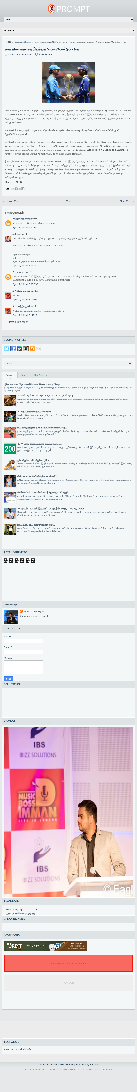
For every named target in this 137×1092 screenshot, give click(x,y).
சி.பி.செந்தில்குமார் (22, 290)
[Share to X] (20, 188)
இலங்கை (28, 41)
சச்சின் (65, 41)
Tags (23, 375)
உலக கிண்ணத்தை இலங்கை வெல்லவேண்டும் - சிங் (42, 49)
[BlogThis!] (16, 188)
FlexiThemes (40, 1069)
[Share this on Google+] (21, 181)
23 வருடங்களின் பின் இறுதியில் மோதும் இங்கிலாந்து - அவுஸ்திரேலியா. (51, 508)
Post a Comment (18, 321)
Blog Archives (41, 375)
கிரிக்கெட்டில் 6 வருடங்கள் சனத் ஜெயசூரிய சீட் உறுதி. (43, 492)
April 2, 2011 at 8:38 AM (25, 284)
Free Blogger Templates (101, 1069)
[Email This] (13, 188)
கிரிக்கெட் (55, 41)
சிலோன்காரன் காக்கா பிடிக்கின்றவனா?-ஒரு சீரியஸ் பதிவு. (45, 395)
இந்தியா (19, 41)
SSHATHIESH (66, 1064)
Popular (10, 375)
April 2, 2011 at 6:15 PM (25, 299)
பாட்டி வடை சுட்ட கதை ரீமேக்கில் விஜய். (36, 524)
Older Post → (127, 201)
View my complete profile (34, 616)
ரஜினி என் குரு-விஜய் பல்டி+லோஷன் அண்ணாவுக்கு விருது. (32, 384)
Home (9, 41)
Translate (30, 913)
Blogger (94, 1064)
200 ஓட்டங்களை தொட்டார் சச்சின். (34, 411)
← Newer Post (11, 201)
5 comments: (46, 54)
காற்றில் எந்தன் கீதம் (22, 218)
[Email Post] (7, 188)
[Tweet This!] (17, 181)
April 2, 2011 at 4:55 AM (25, 227)
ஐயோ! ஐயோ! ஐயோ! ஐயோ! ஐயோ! (33, 460)
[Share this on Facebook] (13, 181)
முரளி (72, 41)
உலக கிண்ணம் (42, 41)
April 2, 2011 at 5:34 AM (25, 265)
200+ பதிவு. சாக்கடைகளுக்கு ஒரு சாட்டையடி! (39, 443)
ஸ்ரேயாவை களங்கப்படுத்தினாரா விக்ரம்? (37, 476)
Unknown (19, 272)
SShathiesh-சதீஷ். (33, 611)
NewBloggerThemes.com (77, 1069)
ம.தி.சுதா (17, 234)
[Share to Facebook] (23, 188)
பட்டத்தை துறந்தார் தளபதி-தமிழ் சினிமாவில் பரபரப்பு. (42, 427)
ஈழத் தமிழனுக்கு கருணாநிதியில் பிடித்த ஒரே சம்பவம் (38, 261)
